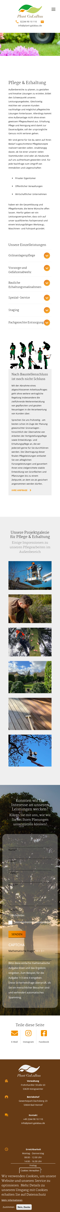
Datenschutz (36, 1194)
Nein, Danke (24, 1207)
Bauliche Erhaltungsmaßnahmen (24, 285)
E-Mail (11, 861)
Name (11, 850)
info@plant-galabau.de (30, 25)
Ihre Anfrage (19, 490)
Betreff (12, 885)
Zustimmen (8, 1207)
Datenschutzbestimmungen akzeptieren (32, 922)
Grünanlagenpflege (21, 255)
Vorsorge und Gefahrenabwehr (19, 270)
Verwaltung (33, 1080)
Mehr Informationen (12, 1200)
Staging (13, 310)
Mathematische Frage (21, 951)
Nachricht (14, 910)
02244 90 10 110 (28, 21)
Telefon (12, 873)
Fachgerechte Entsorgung (26, 322)
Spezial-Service (19, 298)
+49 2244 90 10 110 (33, 1119)
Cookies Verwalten (30, 1170)
